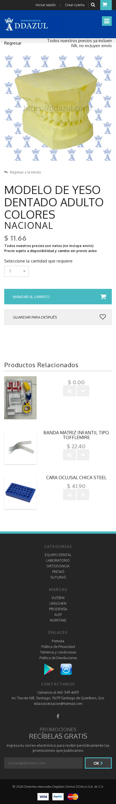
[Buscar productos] (93, 5)
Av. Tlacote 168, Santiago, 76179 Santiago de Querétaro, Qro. (58, 698)
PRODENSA (58, 609)
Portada (58, 641)
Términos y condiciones (58, 652)
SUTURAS (58, 577)
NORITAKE (58, 620)
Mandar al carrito (31, 296)
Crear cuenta (74, 5)
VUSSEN (58, 598)
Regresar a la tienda (25, 172)
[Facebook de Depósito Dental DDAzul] (58, 716)
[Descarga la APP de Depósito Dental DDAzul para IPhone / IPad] (66, 669)
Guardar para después (35, 317)
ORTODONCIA (58, 566)
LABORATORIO (58, 560)
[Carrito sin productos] (106, 5)
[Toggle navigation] (107, 21)
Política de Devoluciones (58, 658)
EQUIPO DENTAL (58, 555)
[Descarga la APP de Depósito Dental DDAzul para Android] (52, 669)
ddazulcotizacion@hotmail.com (58, 704)
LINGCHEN (58, 603)
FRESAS (58, 572)
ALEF (58, 615)
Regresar (12, 43)
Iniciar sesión (46, 5)
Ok (96, 763)
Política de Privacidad (58, 647)
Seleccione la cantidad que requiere (38, 261)
